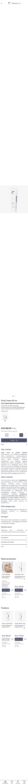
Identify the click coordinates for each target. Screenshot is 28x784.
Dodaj (12, 440)
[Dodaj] (21, 435)
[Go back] (1, 3)
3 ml (5, 416)
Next (24, 579)
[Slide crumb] (13, 396)
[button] (14, 199)
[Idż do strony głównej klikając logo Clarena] (15, 3)
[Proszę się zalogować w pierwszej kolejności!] (12, 590)
